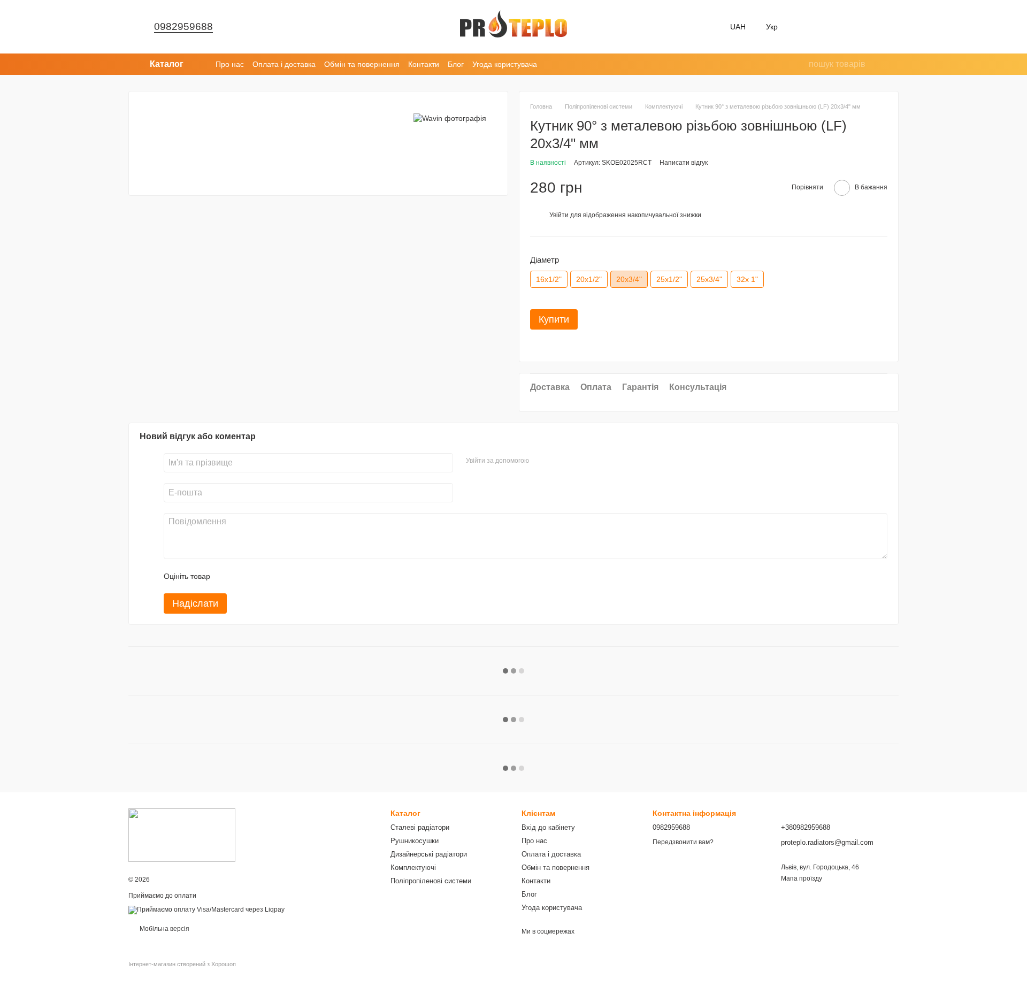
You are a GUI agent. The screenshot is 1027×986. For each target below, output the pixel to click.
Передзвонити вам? (683, 842)
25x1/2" (669, 279)
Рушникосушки (414, 841)
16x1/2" (549, 279)
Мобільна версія (163, 929)
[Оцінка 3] (262, 576)
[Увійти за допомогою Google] (557, 461)
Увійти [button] (559, 215)
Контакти (423, 64)
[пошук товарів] (800, 64)
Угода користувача (504, 64)
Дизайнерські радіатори (428, 854)
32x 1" (747, 279)
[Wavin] (450, 118)
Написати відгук (684, 162)
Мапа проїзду (801, 878)
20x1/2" (589, 279)
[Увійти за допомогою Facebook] (540, 461)
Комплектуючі (413, 867)
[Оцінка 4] (279, 576)
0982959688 (183, 26)
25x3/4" (709, 279)
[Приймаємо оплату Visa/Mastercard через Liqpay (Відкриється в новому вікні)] (206, 909)
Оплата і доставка (284, 64)
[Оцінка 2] (245, 576)
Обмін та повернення (362, 64)
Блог (456, 64)
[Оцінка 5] (296, 576)
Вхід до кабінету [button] (548, 827)
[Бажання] (806, 26)
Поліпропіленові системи (430, 881)
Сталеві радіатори (419, 827)
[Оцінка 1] (227, 576)
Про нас (230, 64)
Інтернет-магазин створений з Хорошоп (182, 964)
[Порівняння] (834, 26)
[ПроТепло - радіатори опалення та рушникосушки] (181, 834)
